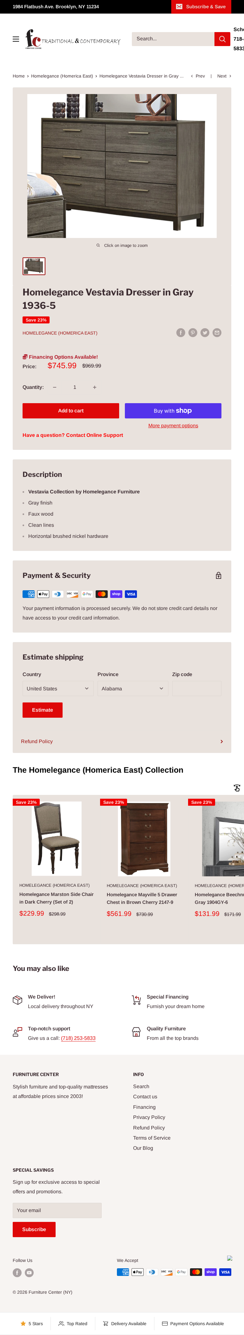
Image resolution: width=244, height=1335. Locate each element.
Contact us (145, 1096)
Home (19, 75)
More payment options (173, 425)
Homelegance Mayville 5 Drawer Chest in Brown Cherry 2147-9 (142, 898)
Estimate (42, 710)
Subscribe (34, 1229)
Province (108, 674)
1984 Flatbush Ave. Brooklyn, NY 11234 (56, 6)
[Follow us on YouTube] (29, 1272)
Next (222, 75)
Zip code (182, 674)
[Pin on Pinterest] (192, 332)
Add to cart (71, 410)
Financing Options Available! (63, 357)
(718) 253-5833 (78, 1038)
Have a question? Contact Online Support (73, 435)
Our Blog (143, 1148)
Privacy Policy (149, 1117)
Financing (144, 1107)
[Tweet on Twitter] (204, 332)
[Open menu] (16, 39)
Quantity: (33, 387)
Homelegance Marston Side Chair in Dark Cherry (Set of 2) (56, 897)
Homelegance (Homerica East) (62, 75)
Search (141, 1086)
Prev (200, 75)
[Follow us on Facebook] (17, 1272)
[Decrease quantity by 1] (54, 387)
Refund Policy (37, 741)
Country (32, 674)
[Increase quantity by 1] (94, 387)
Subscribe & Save (206, 6)
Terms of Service (152, 1138)
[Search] (222, 39)
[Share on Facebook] (180, 332)
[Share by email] (217, 332)
